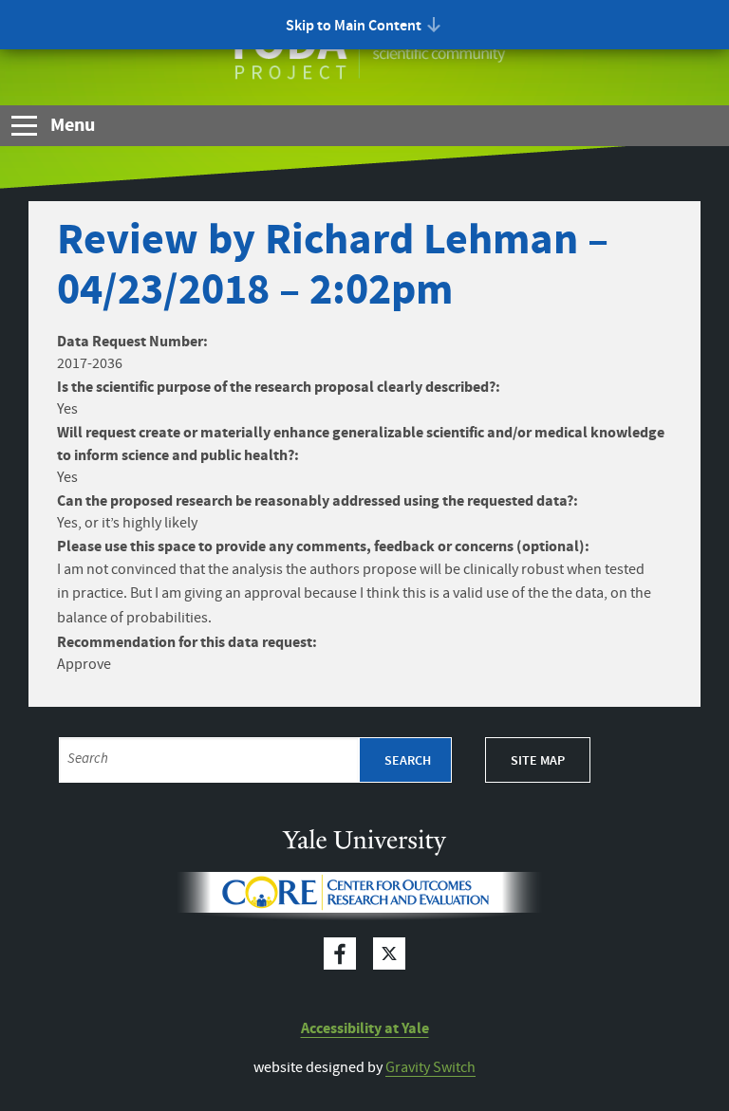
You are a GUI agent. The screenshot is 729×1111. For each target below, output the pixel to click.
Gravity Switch (430, 1068)
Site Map (538, 760)
